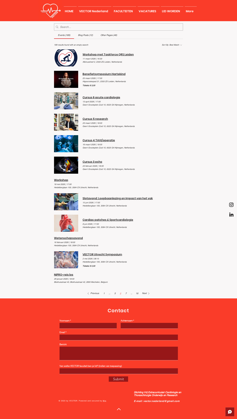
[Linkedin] (231, 214)
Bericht (63, 344)
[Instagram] (231, 205)
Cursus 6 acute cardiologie (101, 97)
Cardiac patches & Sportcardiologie (108, 220)
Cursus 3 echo (92, 162)
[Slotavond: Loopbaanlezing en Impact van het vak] (66, 201)
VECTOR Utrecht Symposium (102, 254)
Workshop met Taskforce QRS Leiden (108, 54)
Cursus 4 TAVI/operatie (99, 140)
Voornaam (65, 320)
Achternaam (127, 320)
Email (62, 332)
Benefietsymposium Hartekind (104, 74)
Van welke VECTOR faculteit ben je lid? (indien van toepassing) (91, 366)
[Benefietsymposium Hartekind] (66, 79)
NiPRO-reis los (63, 275)
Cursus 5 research (95, 119)
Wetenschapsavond (68, 238)
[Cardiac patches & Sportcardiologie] (66, 223)
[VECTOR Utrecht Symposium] (66, 259)
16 (137, 293)
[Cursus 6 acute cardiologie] (66, 100)
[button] (94, 9)
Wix (104, 401)
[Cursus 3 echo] (66, 165)
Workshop (61, 180)
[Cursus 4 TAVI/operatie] (66, 143)
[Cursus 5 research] (66, 122)
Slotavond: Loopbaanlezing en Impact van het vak (118, 198)
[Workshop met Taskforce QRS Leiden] (66, 57)
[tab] (64, 35)
